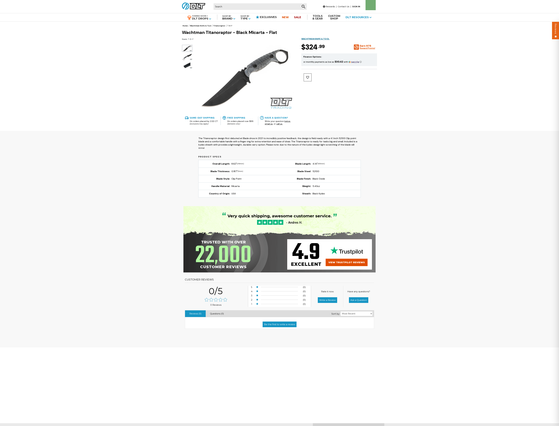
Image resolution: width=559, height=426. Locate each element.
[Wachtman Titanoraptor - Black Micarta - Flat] (187, 48)
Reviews (555, 29)
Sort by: (335, 313)
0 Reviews (215, 304)
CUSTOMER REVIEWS (199, 279)
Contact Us (343, 6)
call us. (279, 124)
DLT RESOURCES (357, 17)
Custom (334, 17)
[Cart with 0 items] (371, 5)
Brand (227, 17)
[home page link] (192, 6)
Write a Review (327, 300)
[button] (339, 61)
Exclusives (268, 17)
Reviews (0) (195, 313)
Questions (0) (217, 313)
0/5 (216, 291)
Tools (317, 17)
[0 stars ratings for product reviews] (216, 300)
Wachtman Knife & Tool (200, 26)
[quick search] (303, 6)
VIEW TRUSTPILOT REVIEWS (346, 262)
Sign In (356, 6)
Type (244, 17)
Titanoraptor (219, 26)
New (285, 17)
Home (185, 26)
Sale (297, 17)
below (287, 121)
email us (269, 124)
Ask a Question (358, 300)
